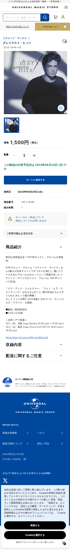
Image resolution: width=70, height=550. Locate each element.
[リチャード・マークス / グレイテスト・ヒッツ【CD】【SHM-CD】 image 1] (35, 82)
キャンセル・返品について (30, 217)
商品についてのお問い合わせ (31, 220)
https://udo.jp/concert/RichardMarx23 (27, 337)
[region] (17, 27)
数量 (6, 154)
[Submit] (45, 17)
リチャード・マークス (15, 38)
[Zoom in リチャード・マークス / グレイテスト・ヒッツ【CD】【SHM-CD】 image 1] (61, 108)
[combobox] (26, 17)
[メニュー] (66, 7)
